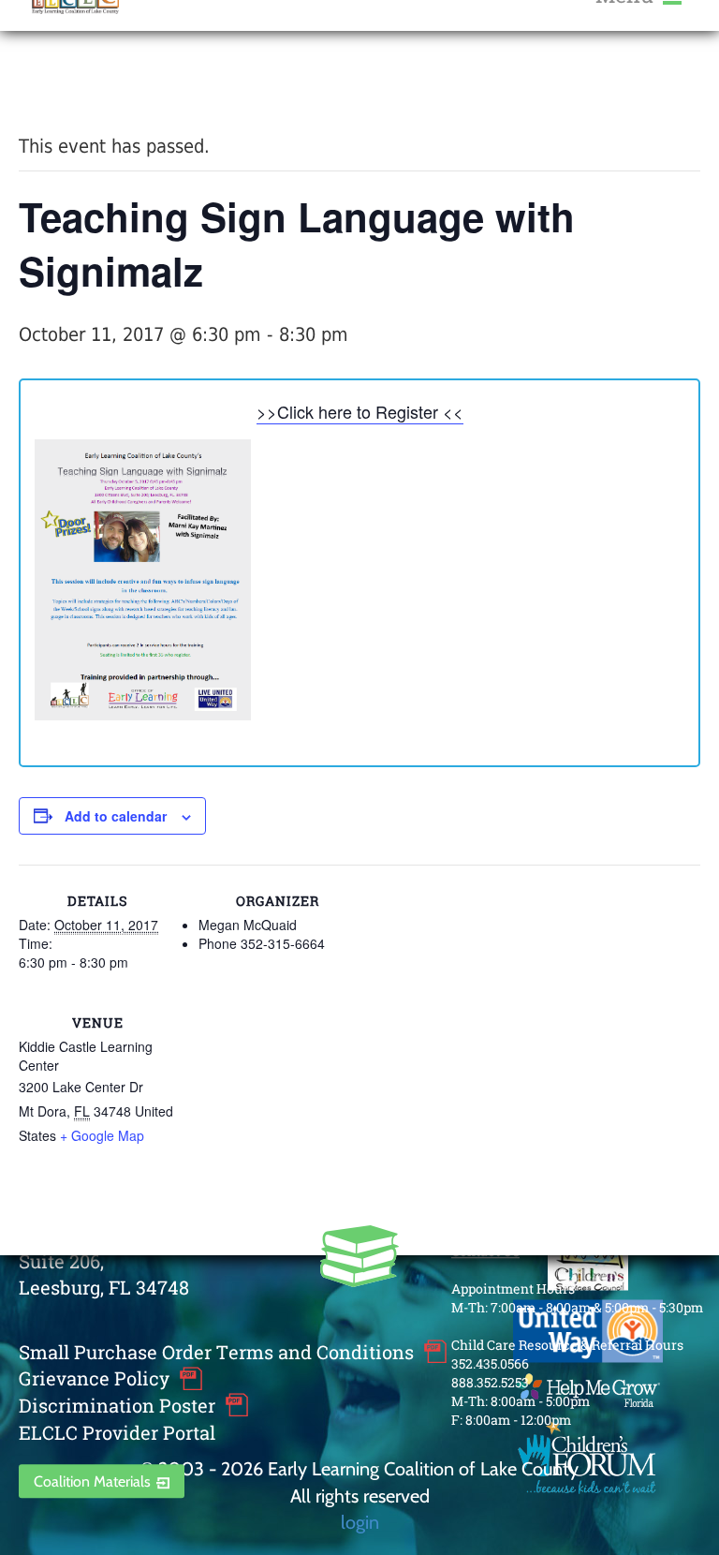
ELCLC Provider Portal (117, 1432)
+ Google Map (102, 1135)
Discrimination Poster (117, 1405)
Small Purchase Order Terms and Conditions (216, 1352)
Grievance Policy (94, 1379)
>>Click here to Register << (360, 411)
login (360, 1521)
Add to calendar (116, 816)
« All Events (61, 83)
